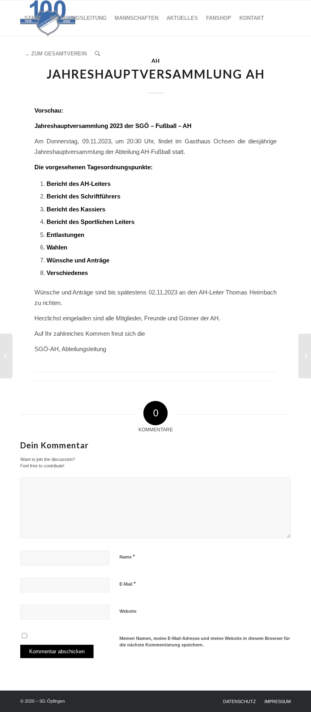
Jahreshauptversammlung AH (156, 73)
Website (127, 611)
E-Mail (127, 584)
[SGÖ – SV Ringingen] (6, 356)
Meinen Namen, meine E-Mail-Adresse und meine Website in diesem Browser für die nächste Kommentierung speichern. (204, 642)
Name (127, 557)
